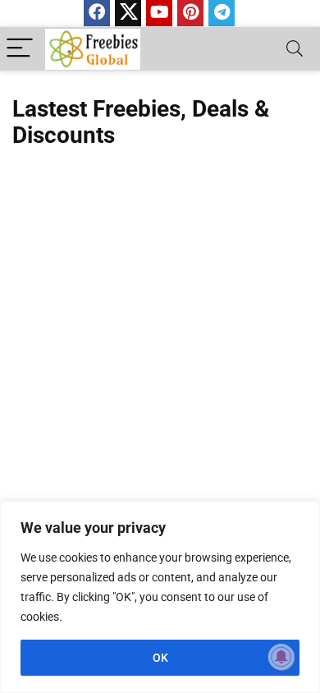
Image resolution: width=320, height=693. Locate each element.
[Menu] (19, 49)
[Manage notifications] (281, 657)
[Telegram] (221, 13)
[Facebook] (97, 13)
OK (160, 657)
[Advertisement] (160, 342)
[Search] (294, 49)
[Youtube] (159, 13)
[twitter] (128, 13)
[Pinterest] (190, 13)
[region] (160, 597)
